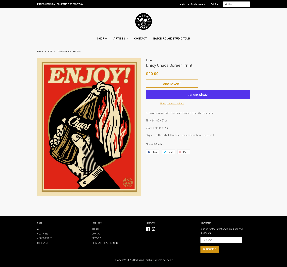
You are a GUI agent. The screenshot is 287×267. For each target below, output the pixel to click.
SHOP (101, 38)
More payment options (172, 103)
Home (40, 51)
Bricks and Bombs (142, 260)
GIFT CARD (42, 242)
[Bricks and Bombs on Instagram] (153, 229)
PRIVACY (96, 238)
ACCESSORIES (44, 238)
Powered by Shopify (163, 260)
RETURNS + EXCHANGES (105, 242)
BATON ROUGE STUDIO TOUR (171, 38)
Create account (198, 4)
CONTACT (140, 38)
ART (50, 51)
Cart (217, 4)
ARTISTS (119, 38)
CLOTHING (42, 233)
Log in (182, 4)
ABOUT (95, 229)
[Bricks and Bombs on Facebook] (148, 229)
